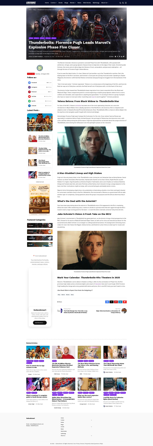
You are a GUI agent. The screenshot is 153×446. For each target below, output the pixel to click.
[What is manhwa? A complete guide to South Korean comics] (32, 174)
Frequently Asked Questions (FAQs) (94, 443)
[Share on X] (117, 56)
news (72, 294)
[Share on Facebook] (115, 56)
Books (62, 422)
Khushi (30, 374)
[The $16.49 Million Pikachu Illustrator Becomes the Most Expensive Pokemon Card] (32, 138)
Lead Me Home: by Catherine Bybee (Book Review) (113, 398)
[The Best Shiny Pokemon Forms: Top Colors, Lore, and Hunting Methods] (32, 150)
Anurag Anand (83, 404)
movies (67, 294)
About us (63, 435)
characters (98, 284)
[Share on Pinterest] (119, 56)
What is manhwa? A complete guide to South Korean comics (44, 174)
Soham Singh (31, 404)
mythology (63, 433)
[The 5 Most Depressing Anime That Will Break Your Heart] (32, 162)
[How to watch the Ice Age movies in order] (40, 122)
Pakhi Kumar (57, 374)
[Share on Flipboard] (123, 56)
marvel (63, 294)
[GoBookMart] (31, 3)
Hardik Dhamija (57, 407)
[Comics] (40, 231)
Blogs (62, 424)
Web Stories (64, 431)
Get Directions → (39, 322)
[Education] (40, 238)
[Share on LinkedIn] (121, 56)
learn (93, 97)
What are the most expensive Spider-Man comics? (88, 396)
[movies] (40, 225)
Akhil (81, 374)
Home (30, 9)
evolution (78, 105)
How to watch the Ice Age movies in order (39, 125)
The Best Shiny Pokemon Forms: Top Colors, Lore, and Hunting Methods (44, 150)
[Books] (40, 244)
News (62, 429)
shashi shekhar (109, 372)
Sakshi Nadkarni (38, 56)
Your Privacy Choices (79, 443)
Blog (34, 9)
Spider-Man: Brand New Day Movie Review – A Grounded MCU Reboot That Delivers (63, 399)
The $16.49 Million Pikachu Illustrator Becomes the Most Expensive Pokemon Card (44, 139)
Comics (62, 420)
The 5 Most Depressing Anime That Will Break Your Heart (44, 162)
